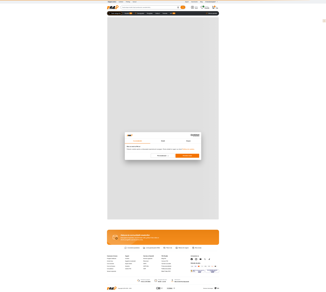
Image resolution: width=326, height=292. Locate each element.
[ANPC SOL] (212, 271)
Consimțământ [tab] (137, 141)
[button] (178, 7)
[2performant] (176, 288)
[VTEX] (216, 288)
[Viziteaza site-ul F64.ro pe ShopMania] (170, 288)
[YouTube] (201, 259)
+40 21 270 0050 (145, 281)
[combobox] (153, 7)
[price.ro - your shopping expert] (163, 288)
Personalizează (161, 155)
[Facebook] (192, 259)
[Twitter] (205, 259)
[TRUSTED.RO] (158, 288)
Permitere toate (187, 155)
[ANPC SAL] (197, 271)
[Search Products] (182, 7)
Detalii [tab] (163, 141)
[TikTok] (209, 259)
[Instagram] (196, 259)
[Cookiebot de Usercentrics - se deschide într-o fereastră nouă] (191, 135)
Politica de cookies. (188, 149)
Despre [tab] (188, 141)
